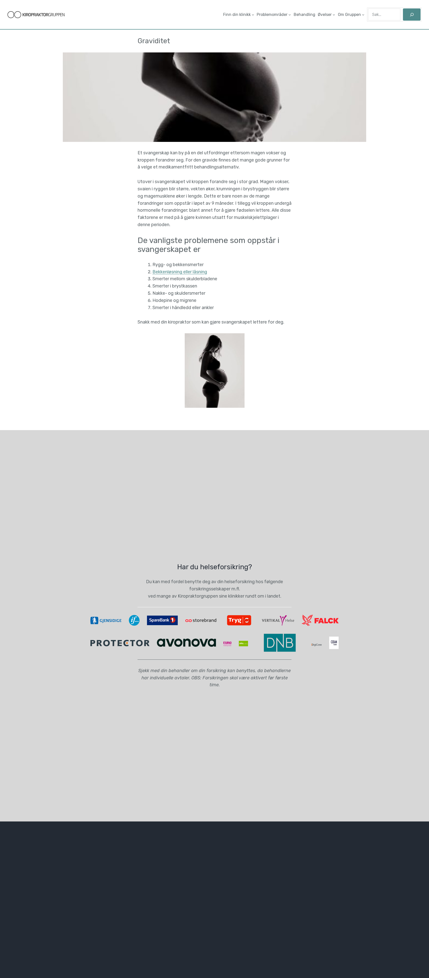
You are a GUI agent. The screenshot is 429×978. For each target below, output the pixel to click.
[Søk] (412, 14)
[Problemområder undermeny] (289, 14)
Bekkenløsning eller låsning (179, 272)
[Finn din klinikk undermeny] (253, 14)
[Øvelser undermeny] (334, 14)
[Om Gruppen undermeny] (363, 14)
